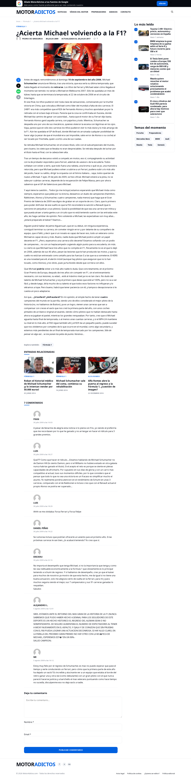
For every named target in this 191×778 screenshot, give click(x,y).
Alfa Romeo (94, 376)
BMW (157, 139)
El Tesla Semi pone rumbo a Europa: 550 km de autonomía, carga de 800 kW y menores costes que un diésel (160, 65)
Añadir (162, 3)
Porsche (140, 133)
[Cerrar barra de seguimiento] (172, 3)
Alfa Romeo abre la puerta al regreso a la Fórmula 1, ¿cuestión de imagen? (101, 385)
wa (18, 91)
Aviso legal (120, 773)
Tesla (150, 145)
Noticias (62, 12)
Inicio (18, 21)
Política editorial (168, 773)
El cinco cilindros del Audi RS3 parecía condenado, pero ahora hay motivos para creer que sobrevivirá (160, 107)
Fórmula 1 (27, 21)
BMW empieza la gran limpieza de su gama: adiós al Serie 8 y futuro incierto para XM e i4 (161, 46)
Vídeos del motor (79, 12)
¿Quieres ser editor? (152, 773)
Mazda (139, 145)
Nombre (29, 722)
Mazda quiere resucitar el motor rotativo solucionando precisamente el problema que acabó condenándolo (160, 86)
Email (27, 734)
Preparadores (98, 12)
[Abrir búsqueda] (172, 11)
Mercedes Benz (143, 139)
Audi (167, 139)
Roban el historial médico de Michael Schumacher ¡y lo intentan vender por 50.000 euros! (38, 385)
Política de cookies (134, 773)
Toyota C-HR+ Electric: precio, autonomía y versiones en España (161, 31)
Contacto (126, 12)
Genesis (161, 145)
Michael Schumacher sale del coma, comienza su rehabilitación (70, 383)
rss (69, 764)
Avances (113, 12)
